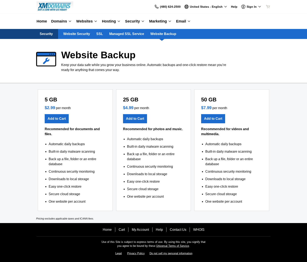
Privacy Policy (136, 253)
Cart (122, 229)
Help (159, 229)
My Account (140, 229)
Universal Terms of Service (172, 245)
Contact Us (178, 229)
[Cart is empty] (268, 6)
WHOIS (198, 229)
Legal (118, 253)
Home (107, 229)
